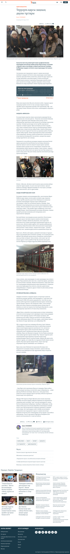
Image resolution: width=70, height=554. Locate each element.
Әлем (19, 547)
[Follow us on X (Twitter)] (39, 532)
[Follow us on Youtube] (42, 532)
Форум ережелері (5, 546)
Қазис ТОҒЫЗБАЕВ (20, 17)
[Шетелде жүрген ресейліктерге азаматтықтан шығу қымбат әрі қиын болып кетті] (9, 500)
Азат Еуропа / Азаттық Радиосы (26, 90)
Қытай (19, 544)
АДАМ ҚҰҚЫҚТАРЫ (21, 6)
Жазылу (3, 548)
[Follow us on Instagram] (46, 532)
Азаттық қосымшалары (6, 541)
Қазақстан (20, 534)
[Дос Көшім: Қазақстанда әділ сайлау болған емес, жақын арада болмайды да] (26, 500)
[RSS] (52, 532)
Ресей (19, 542)
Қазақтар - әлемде (22, 536)
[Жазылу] (55, 532)
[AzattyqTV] (57, 2)
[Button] (41, 24)
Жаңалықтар (21, 531)
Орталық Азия (21, 539)
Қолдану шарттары (5, 543)
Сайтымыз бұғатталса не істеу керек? (8, 537)
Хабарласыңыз (4, 531)
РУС (61, 2)
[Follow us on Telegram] (49, 532)
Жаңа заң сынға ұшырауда (25, 88)
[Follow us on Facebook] (36, 532)
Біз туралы (3, 534)
